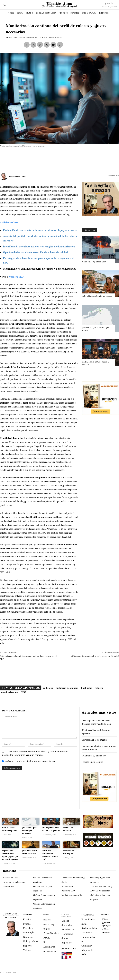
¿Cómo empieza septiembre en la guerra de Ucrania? (95, 655)
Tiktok (106, 929)
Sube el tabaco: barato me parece (97, 295)
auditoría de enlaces (67, 687)
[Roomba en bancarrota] (71, 821)
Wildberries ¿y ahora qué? (94, 261)
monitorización (9, 692)
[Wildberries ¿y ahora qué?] (100, 249)
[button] (4, 5)
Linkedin (107, 922)
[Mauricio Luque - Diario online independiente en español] (59, 4)
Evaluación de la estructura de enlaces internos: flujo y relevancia (40, 230)
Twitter (106, 919)
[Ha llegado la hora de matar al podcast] (100, 352)
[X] (33, 45)
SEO (23, 692)
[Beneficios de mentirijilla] (71, 844)
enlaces (99, 687)
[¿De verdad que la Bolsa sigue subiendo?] (100, 318)
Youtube (106, 932)
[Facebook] (27, 45)
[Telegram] (53, 45)
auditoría (48, 687)
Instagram (107, 926)
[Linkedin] (40, 45)
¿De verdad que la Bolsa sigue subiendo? (30, 830)
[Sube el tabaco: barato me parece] (100, 283)
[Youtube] (102, 932)
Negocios (9, 37)
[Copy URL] (60, 45)
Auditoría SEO (16, 276)
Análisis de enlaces (9, 222)
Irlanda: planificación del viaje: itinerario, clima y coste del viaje (96, 722)
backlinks (86, 687)
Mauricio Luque (19, 176)
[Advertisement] (53, 158)
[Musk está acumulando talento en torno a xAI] (51, 844)
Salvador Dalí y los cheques (94, 739)
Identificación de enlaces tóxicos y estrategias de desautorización (39, 246)
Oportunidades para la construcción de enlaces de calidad (35, 252)
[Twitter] (102, 919)
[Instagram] (102, 925)
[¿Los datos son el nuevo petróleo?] (30, 844)
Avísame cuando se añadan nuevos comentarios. (30, 761)
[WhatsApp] (47, 45)
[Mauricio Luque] (4, 176)
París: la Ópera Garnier (92, 761)
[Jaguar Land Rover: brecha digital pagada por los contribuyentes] (10, 844)
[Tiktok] (102, 929)
